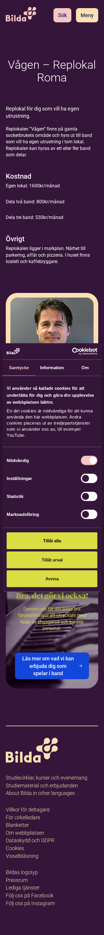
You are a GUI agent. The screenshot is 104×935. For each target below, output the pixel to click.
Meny (87, 15)
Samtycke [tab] (19, 367)
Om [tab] (85, 367)
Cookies (15, 848)
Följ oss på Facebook (29, 895)
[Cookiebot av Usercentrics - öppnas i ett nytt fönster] (73, 351)
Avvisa (52, 578)
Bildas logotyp (22, 872)
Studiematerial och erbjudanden (42, 785)
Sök (62, 15)
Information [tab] (52, 367)
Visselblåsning (22, 856)
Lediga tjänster (23, 888)
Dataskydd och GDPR (30, 840)
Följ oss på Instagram (30, 903)
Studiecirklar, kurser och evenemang (46, 778)
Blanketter (17, 825)
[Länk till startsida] (32, 751)
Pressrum (17, 880)
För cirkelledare (23, 817)
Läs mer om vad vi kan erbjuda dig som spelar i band (48, 665)
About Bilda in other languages (40, 793)
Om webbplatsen (25, 833)
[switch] (89, 478)
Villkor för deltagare (28, 810)
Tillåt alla (52, 540)
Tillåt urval (52, 559)
